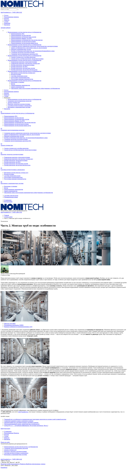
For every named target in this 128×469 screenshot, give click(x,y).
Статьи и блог (8, 217)
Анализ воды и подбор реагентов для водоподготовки (27, 58)
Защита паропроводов (17, 87)
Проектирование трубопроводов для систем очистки (27, 40)
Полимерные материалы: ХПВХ (14, 325)
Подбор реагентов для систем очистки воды (24, 69)
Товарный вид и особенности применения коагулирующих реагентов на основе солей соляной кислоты (35, 419)
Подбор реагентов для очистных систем (23, 68)
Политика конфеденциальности (10, 464)
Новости (6, 20)
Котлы (13, 83)
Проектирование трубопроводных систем (23, 37)
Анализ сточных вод (14, 102)
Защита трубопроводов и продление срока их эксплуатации (29, 48)
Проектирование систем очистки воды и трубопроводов (24, 32)
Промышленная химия (11, 197)
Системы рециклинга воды (19, 76)
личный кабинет (6, 27)
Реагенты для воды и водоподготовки (19, 104)
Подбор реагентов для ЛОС (19, 66)
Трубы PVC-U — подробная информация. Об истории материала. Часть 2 (26, 425)
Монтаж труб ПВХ (9, 323)
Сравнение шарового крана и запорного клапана (18, 421)
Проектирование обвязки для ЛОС (21, 38)
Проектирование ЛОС (17, 33)
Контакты (7, 24)
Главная (6, 215)
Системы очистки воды (11, 195)
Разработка (4, 467)
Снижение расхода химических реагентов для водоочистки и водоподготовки (34, 46)
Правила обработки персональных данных (32, 464)
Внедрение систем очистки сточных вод (23, 73)
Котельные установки (17, 82)
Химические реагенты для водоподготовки (24, 62)
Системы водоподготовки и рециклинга (20, 105)
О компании (7, 200)
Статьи (6, 21)
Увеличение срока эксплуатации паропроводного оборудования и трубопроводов (35, 88)
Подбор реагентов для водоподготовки (22, 65)
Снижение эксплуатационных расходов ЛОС (24, 54)
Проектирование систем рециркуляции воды (24, 43)
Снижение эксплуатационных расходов (19, 101)
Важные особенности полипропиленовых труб (18, 326)
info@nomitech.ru (6, 12)
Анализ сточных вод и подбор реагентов (23, 57)
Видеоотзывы (8, 201)
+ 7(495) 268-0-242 (16, 12)
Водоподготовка (16, 74)
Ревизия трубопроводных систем (21, 49)
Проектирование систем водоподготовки (23, 41)
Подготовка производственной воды (22, 79)
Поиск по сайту (5, 442)
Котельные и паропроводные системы (19, 107)
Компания (7, 23)
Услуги (6, 15)
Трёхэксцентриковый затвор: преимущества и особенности (21, 424)
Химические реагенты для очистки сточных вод (25, 63)
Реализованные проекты (11, 17)
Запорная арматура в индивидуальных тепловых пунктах (21, 422)
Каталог (6, 18)
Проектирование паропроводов (20, 85)
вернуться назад (5, 428)
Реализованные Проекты (11, 433)
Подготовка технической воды (20, 77)
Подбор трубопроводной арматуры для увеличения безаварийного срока (33, 51)
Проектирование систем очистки (21, 35)
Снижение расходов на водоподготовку (23, 52)
